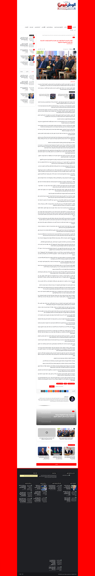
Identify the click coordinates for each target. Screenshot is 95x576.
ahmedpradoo (60, 574)
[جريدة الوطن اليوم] (66, 5)
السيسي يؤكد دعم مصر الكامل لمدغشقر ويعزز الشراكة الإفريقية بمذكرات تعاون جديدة (57, 457)
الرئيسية (73, 27)
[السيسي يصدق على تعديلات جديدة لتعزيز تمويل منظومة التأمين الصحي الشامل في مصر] (69, 451)
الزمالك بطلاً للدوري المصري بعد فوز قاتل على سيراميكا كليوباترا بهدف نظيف (37, 493)
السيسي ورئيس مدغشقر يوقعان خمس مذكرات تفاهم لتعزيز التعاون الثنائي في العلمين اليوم (43, 457)
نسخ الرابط (51, 386)
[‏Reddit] (56, 391)
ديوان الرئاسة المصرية (50, 27)
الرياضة (26, 27)
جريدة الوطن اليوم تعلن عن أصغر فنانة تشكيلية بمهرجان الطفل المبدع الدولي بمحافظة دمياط (51, 487)
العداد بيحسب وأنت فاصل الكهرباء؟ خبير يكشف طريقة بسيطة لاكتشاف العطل (24, 38)
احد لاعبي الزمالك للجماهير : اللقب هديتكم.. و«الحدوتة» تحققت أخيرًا (37, 487)
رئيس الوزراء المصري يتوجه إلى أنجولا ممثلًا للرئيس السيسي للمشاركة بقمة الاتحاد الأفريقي (63, 95)
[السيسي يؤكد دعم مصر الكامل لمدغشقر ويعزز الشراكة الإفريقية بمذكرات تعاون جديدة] (56, 451)
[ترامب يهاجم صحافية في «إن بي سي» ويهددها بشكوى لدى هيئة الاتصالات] (31, 58)
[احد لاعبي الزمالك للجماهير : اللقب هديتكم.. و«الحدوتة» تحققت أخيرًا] (44, 487)
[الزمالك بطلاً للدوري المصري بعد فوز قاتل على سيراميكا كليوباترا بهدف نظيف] (44, 494)
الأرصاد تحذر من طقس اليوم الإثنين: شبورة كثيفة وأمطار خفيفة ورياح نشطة (24, 44)
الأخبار (66, 27)
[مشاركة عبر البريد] (44, 391)
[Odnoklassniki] (51, 391)
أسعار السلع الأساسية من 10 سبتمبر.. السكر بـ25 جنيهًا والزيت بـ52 (24, 63)
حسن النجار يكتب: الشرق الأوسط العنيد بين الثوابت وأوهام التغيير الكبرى (22, 487)
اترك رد (56, 464)
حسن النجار (71, 49)
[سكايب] (47, 391)
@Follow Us (35, 473)
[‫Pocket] (49, 391)
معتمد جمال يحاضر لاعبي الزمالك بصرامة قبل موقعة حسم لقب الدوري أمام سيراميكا (37, 499)
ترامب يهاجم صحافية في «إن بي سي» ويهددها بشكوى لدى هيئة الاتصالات (24, 57)
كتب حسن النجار (59, 383)
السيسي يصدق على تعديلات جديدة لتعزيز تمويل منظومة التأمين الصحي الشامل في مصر (69, 457)
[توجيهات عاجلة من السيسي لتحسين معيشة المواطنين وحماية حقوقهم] (53, 96)
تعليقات (21, 71)
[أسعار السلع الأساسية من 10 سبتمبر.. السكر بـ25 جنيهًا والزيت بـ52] (31, 64)
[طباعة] (42, 391)
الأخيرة (27, 71)
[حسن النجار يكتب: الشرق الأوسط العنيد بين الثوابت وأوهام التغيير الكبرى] (29, 488)
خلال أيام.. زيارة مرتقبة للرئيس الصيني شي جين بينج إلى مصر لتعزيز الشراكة (64, 415)
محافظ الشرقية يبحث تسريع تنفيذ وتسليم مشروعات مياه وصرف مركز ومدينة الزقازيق (52, 562)
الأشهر (33, 71)
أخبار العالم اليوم (37, 27)
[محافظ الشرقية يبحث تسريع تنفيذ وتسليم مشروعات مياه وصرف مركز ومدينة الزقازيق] (59, 562)
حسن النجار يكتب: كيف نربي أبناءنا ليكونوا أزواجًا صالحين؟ (24, 50)
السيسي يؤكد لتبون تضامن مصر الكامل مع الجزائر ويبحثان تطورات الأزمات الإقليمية (22, 494)
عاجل (69, 27)
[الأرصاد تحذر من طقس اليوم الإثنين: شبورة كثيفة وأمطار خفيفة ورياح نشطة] (31, 46)
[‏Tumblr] (60, 391)
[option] (56, 415)
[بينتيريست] (58, 391)
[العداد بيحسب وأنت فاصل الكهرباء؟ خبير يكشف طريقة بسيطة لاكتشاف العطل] (31, 39)
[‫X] (65, 391)
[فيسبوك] (67, 391)
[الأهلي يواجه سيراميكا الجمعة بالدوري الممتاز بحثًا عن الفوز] (59, 569)
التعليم (43, 27)
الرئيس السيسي (71, 383)
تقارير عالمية (31, 27)
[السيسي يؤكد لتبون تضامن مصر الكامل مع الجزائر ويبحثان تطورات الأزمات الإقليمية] (29, 494)
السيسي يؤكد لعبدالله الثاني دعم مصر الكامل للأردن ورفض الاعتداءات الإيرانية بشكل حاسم (22, 500)
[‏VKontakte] (53, 391)
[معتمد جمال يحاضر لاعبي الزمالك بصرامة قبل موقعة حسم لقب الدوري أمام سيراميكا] (44, 500)
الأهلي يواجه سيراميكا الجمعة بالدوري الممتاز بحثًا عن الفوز (52, 568)
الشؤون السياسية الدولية (58, 27)
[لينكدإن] (63, 391)
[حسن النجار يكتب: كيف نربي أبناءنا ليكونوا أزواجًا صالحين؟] (31, 52)
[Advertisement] (47, 18)
